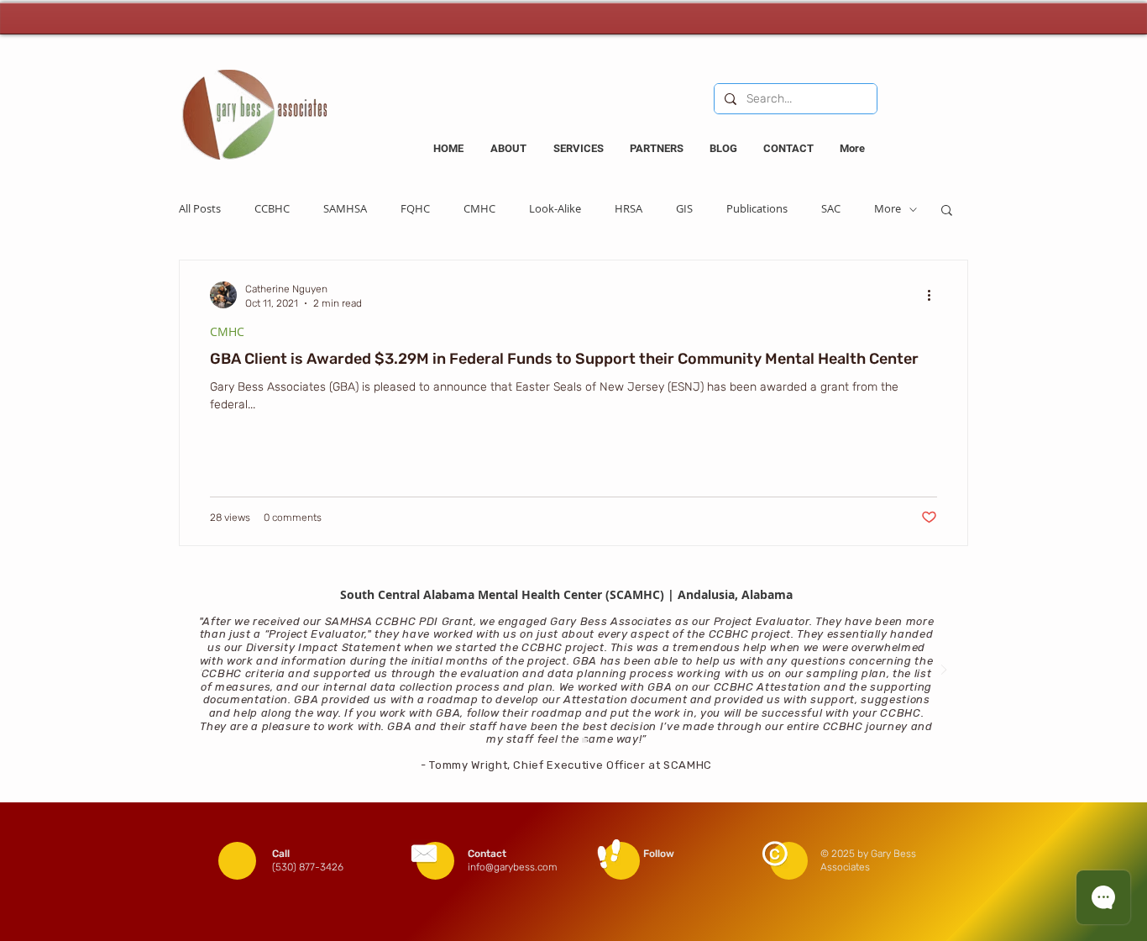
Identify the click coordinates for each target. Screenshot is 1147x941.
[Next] (944, 671)
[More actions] (934, 295)
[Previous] (203, 671)
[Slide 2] (563, 740)
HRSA (628, 209)
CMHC (479, 209)
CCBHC (272, 209)
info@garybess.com (513, 867)
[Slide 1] (584, 740)
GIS (684, 209)
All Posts (200, 209)
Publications (757, 209)
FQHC (415, 209)
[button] (947, 211)
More (887, 209)
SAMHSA (345, 209)
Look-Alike (555, 209)
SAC (831, 209)
